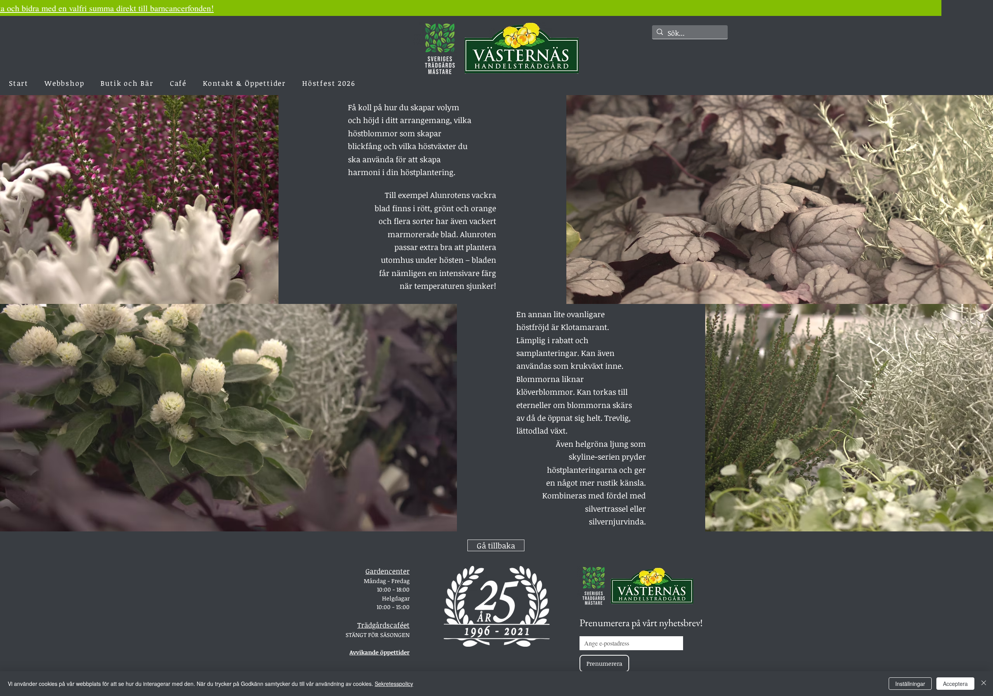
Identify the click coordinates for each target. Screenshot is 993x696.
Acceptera (955, 683)
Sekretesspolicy (394, 683)
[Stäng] (983, 683)
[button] (244, 83)
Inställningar (910, 683)
